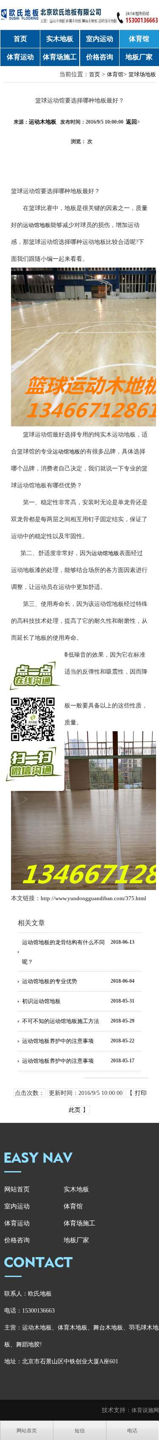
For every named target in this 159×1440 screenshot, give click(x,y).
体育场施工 (60, 57)
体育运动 (20, 57)
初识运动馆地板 (41, 1001)
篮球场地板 (142, 74)
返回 (133, 122)
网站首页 (17, 1189)
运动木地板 (42, 122)
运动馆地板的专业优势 (49, 981)
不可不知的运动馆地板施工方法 (60, 1021)
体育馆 (139, 38)
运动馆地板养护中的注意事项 (58, 1041)
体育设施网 (145, 1410)
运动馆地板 (36, 225)
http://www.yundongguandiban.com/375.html (93, 898)
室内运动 (99, 38)
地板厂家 (139, 57)
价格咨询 (99, 57)
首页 (20, 38)
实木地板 (59, 38)
